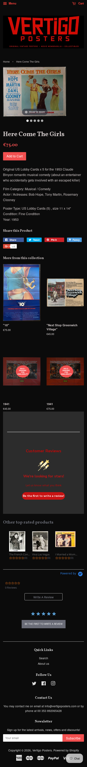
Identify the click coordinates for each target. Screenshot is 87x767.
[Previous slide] (7, 90)
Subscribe (73, 738)
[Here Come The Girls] (27, 120)
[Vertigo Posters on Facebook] (43, 684)
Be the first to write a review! (43, 496)
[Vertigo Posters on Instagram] (53, 684)
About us (43, 663)
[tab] (43, 596)
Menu (12, 3)
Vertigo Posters (42, 750)
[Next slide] (62, 90)
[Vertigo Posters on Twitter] (34, 684)
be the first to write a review (44, 624)
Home (6, 61)
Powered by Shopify (66, 750)
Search (43, 658)
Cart (80, 3)
